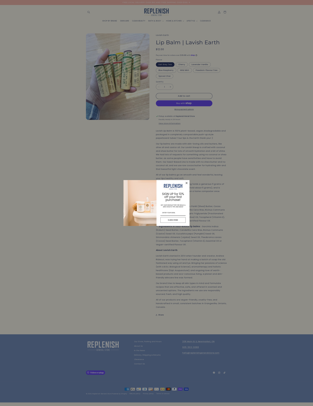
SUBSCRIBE (173, 220)
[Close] (187, 183)
